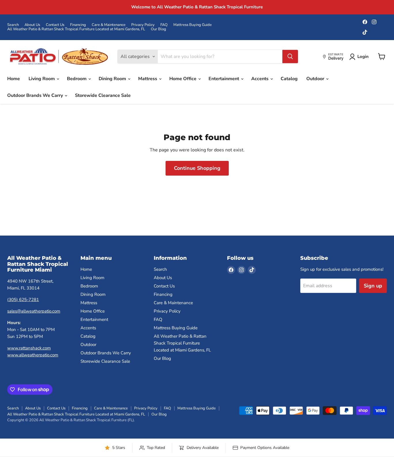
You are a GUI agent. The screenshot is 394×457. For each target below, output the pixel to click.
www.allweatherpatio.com (32, 355)
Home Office (183, 79)
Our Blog (158, 29)
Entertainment (224, 79)
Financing (78, 25)
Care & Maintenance (108, 25)
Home (13, 79)
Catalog (289, 79)
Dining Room (113, 79)
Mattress (148, 79)
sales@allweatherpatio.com (33, 311)
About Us (32, 25)
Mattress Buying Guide (192, 25)
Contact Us (55, 25)
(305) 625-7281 (23, 299)
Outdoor (315, 79)
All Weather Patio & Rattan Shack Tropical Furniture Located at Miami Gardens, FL (76, 29)
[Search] (290, 56)
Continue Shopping (197, 168)
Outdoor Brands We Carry (35, 95)
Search (13, 25)
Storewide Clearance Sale (103, 95)
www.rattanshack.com (29, 348)
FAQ (164, 25)
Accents (260, 79)
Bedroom (77, 79)
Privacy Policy (143, 25)
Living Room (42, 79)
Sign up (373, 285)
